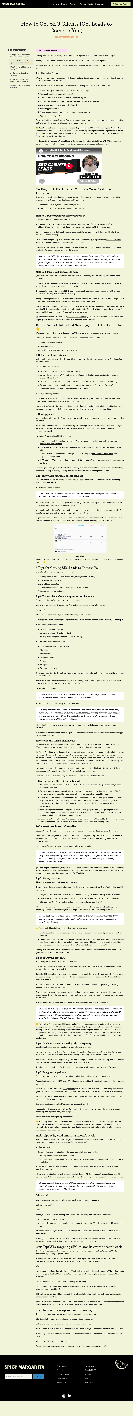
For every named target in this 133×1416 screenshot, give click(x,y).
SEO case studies (113, 240)
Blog (86, 1378)
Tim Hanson (84, 128)
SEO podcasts (69, 1089)
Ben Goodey (115, 128)
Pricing (60, 1370)
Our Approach (63, 1374)
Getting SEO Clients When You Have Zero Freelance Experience (20, 56)
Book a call (121, 4)
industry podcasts (56, 116)
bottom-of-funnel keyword (51, 444)
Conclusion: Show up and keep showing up (20, 86)
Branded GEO (90, 1370)
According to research (45, 1081)
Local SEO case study (76, 317)
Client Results (62, 1378)
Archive (88, 1374)
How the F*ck (46, 1024)
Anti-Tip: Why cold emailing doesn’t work (19, 74)
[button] (54, 4)
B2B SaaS (89, 1383)
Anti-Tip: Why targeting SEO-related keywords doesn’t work (20, 80)
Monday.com (61, 1027)
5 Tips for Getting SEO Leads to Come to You (20, 68)
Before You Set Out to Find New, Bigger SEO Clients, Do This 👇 (20, 62)
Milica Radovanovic (98, 128)
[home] (13, 4)
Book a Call (61, 1383)
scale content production (102, 454)
